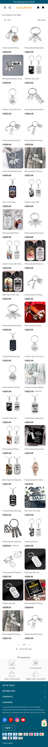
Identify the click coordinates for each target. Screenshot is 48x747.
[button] (4, 7)
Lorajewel (10, 743)
